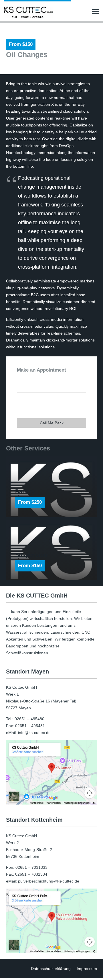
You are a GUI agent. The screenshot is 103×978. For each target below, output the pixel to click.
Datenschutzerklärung (51, 968)
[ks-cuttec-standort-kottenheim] (51, 921)
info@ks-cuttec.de (34, 732)
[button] (95, 11)
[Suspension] (51, 550)
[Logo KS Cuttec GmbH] (28, 12)
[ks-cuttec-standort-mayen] (51, 772)
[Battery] (51, 486)
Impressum (87, 968)
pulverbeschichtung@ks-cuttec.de (48, 881)
